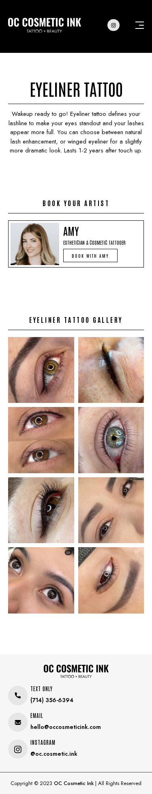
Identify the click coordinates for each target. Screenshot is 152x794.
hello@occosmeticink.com (65, 727)
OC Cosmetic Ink (74, 783)
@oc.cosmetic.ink (53, 754)
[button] (90, 255)
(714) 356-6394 (51, 700)
